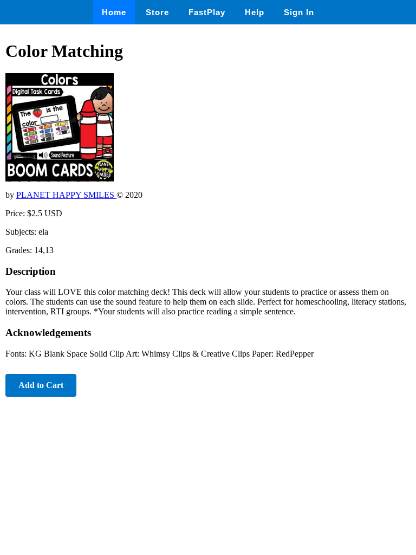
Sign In (299, 12)
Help (254, 12)
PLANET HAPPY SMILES (66, 194)
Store (157, 12)
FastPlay (206, 12)
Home (114, 12)
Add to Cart (40, 385)
